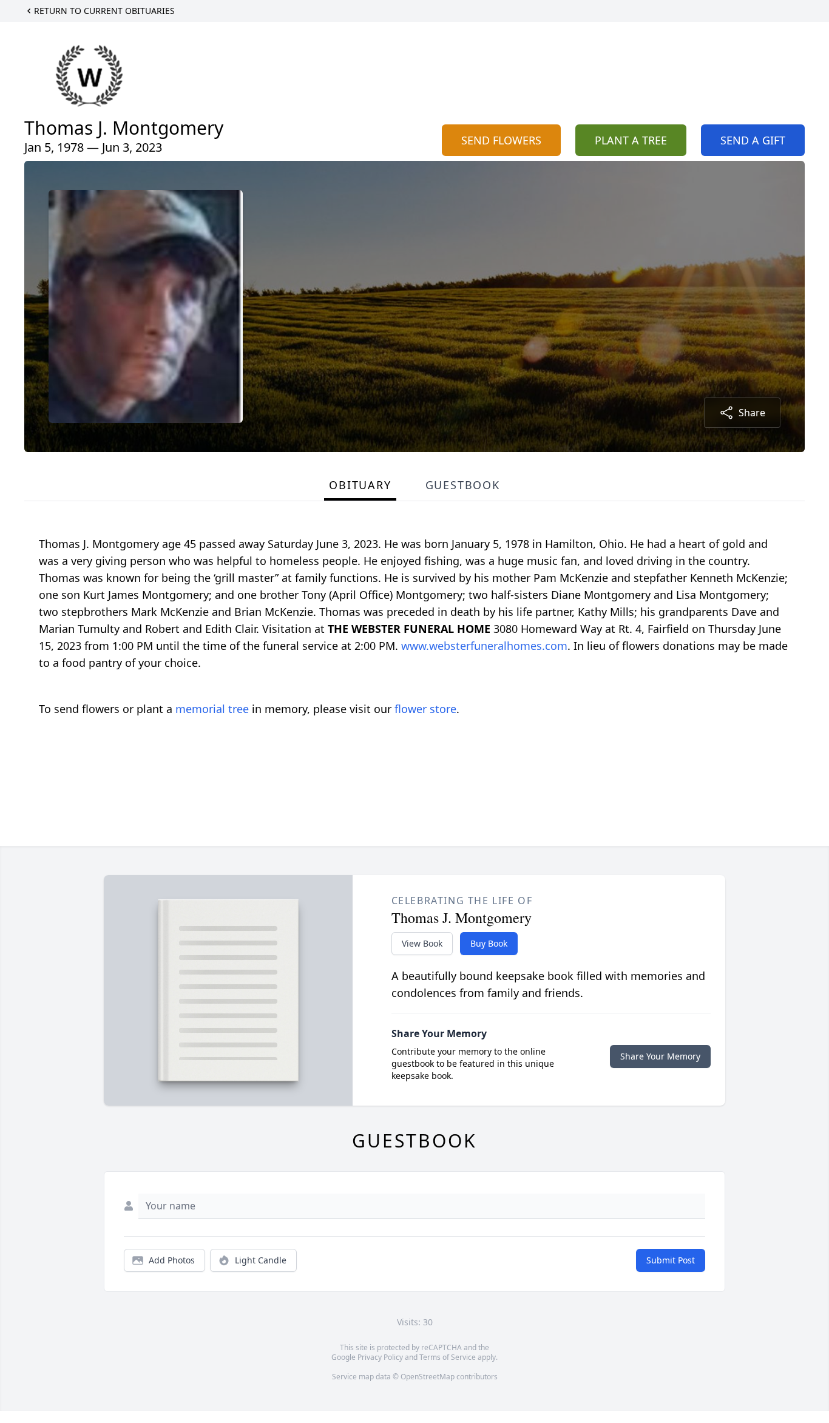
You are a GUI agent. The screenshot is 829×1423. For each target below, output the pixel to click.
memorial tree (212, 708)
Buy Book (488, 943)
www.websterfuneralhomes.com (484, 645)
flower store (425, 708)
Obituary (360, 485)
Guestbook (462, 485)
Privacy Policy (380, 1357)
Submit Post (670, 1260)
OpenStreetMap (428, 1376)
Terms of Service (447, 1357)
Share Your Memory (660, 1056)
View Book (422, 943)
